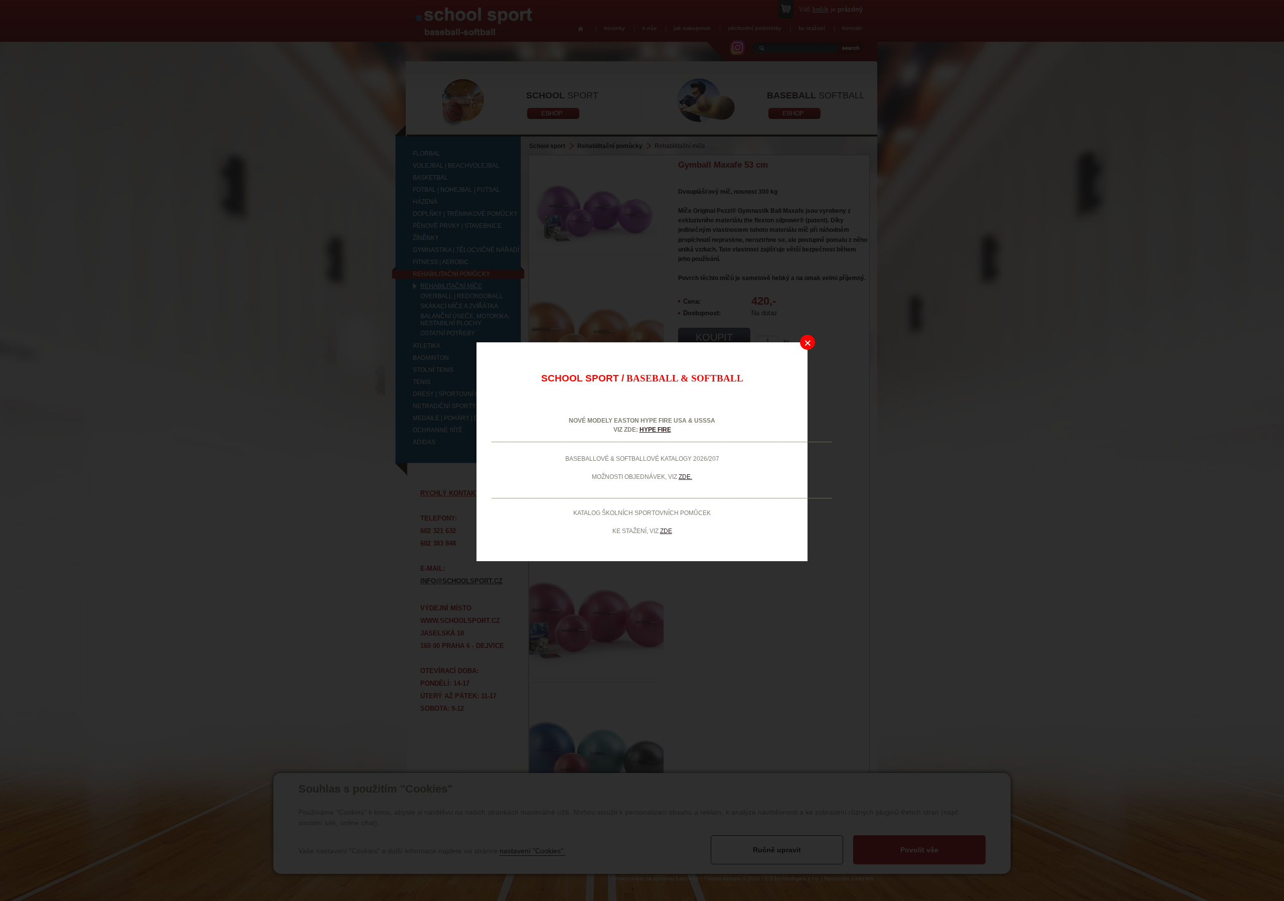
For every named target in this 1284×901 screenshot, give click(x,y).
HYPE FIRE (655, 429)
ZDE (666, 531)
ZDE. (685, 476)
